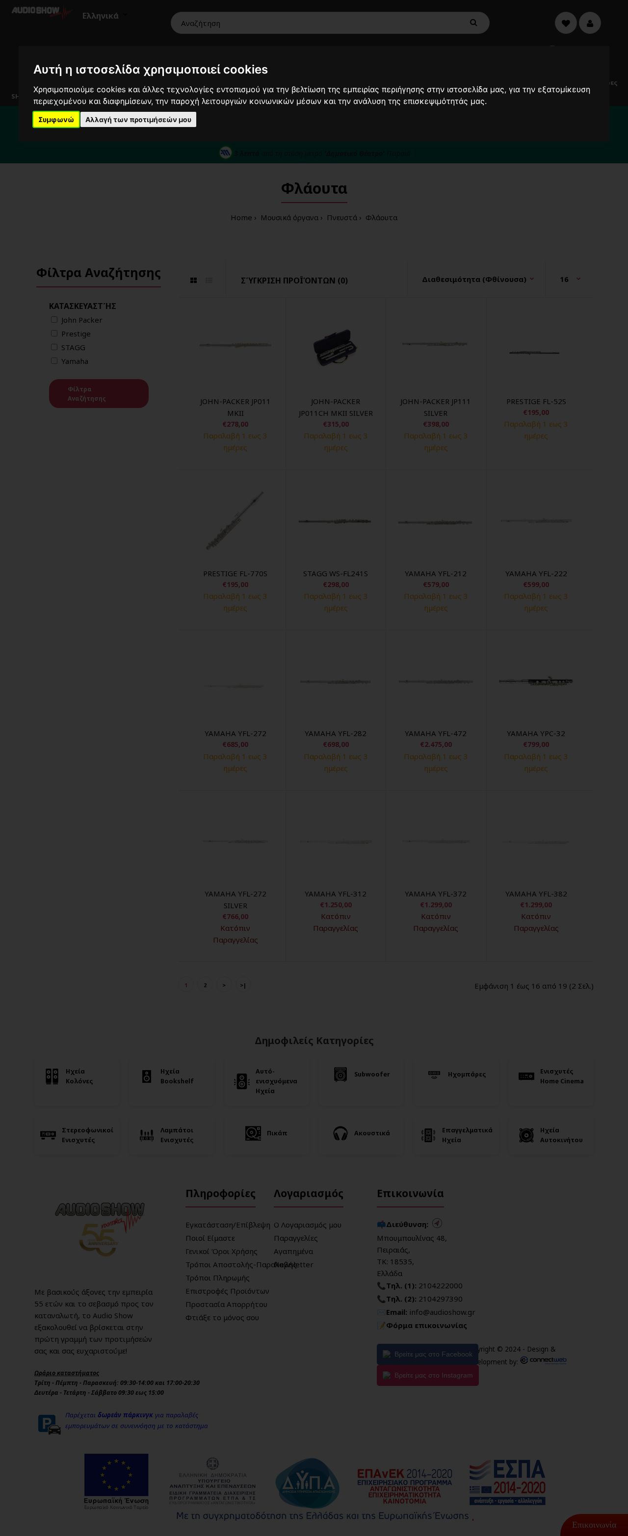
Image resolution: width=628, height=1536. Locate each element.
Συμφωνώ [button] (56, 119)
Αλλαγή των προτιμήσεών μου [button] (138, 119)
